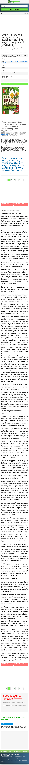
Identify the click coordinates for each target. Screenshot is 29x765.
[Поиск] (26, 6)
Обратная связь (17, 751)
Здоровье (21, 13)
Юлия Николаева (14, 58)
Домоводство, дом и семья (11, 13)
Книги (4, 13)
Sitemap (25, 751)
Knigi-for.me (16, 1)
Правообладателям (6, 751)
